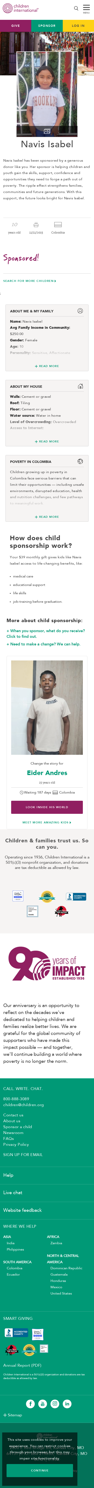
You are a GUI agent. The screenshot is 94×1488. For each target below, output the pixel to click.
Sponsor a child (17, 1127)
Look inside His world (47, 807)
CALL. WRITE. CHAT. (23, 1089)
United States (59, 1293)
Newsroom (13, 1133)
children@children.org (23, 1105)
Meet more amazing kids (46, 822)
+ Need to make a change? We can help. (43, 644)
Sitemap (15, 1415)
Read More (49, 366)
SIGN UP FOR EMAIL (23, 1155)
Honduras (56, 1281)
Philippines (13, 1249)
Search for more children (28, 281)
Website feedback (22, 1210)
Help (8, 1175)
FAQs (8, 1139)
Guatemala (57, 1274)
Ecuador (11, 1274)
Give (15, 26)
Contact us (13, 1115)
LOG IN (78, 26)
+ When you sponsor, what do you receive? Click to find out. (46, 633)
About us (11, 1121)
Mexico (54, 1287)
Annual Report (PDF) (22, 1366)
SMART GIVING (18, 1319)
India (8, 1243)
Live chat (12, 1192)
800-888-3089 (16, 1099)
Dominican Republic (64, 1268)
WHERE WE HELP (20, 1227)
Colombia (12, 1268)
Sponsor (47, 26)
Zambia (54, 1243)
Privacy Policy (16, 1145)
